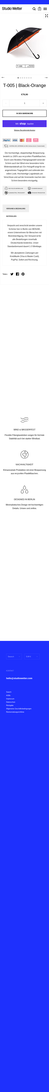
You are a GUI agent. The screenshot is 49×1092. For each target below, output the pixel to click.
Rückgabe (9, 705)
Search (8, 692)
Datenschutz (10, 702)
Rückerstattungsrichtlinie (15, 712)
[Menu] (45, 8)
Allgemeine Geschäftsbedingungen (18, 709)
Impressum (10, 699)
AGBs (8, 695)
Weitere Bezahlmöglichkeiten (24, 130)
